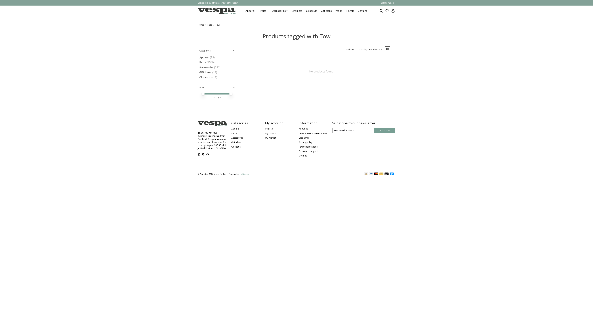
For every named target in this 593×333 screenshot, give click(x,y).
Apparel (204, 57)
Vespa (338, 10)
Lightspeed (244, 174)
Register (269, 128)
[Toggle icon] (381, 11)
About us (303, 128)
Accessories (206, 67)
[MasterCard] (376, 174)
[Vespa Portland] (217, 11)
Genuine (362, 10)
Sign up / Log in (387, 3)
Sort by (363, 49)
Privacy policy (305, 142)
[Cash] (366, 174)
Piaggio (350, 10)
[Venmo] (392, 174)
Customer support (308, 151)
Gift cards (326, 10)
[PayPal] (381, 174)
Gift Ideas (297, 10)
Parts (202, 62)
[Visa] (371, 174)
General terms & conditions (313, 133)
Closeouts (311, 10)
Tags (209, 24)
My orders (270, 133)
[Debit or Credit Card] (387, 174)
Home (201, 24)
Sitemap (303, 155)
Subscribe (385, 130)
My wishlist (270, 137)
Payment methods (308, 146)
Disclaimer (304, 137)
